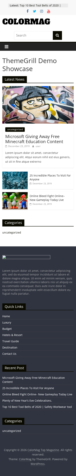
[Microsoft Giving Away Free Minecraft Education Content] (38, 88)
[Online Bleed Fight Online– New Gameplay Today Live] (15, 194)
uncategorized (15, 129)
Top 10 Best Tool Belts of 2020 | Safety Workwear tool (40, 7)
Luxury (6, 322)
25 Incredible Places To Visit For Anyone (28, 388)
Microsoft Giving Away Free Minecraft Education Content (34, 138)
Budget (7, 329)
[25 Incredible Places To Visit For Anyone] (15, 174)
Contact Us (9, 354)
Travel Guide (10, 341)
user (38, 146)
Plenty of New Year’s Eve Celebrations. (27, 400)
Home (6, 316)
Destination (9, 347)
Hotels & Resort (12, 335)
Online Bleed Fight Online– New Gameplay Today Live (47, 198)
